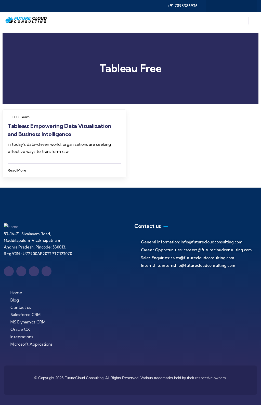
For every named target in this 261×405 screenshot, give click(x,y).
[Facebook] (216, 6)
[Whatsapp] (246, 6)
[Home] (26, 21)
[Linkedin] (226, 6)
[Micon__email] (34, 271)
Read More (17, 170)
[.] (242, 22)
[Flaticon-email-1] (236, 6)
